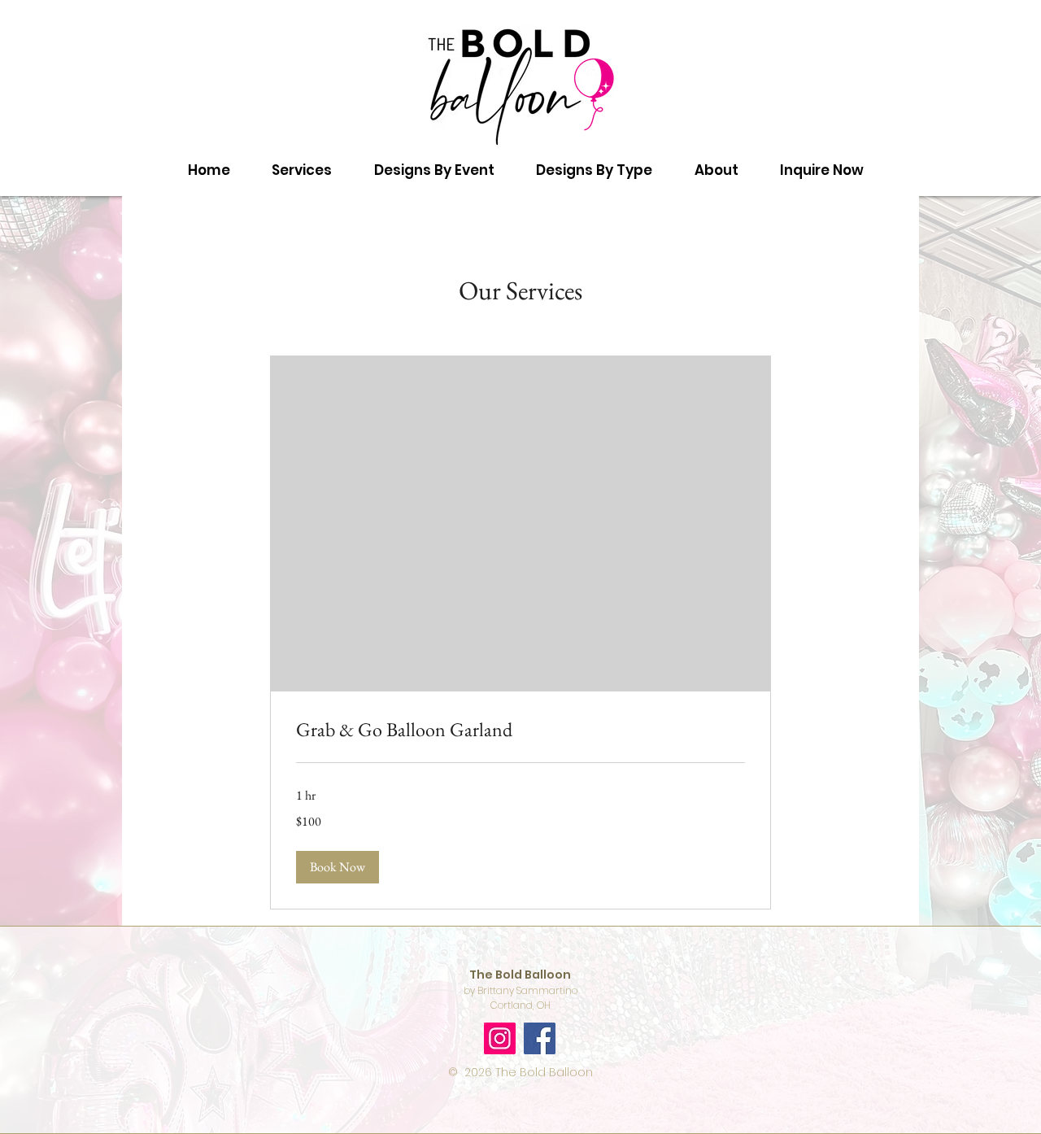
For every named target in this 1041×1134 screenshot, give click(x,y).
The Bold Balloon (544, 1072)
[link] (520, 730)
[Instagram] (500, 1038)
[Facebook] (539, 1038)
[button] (434, 170)
